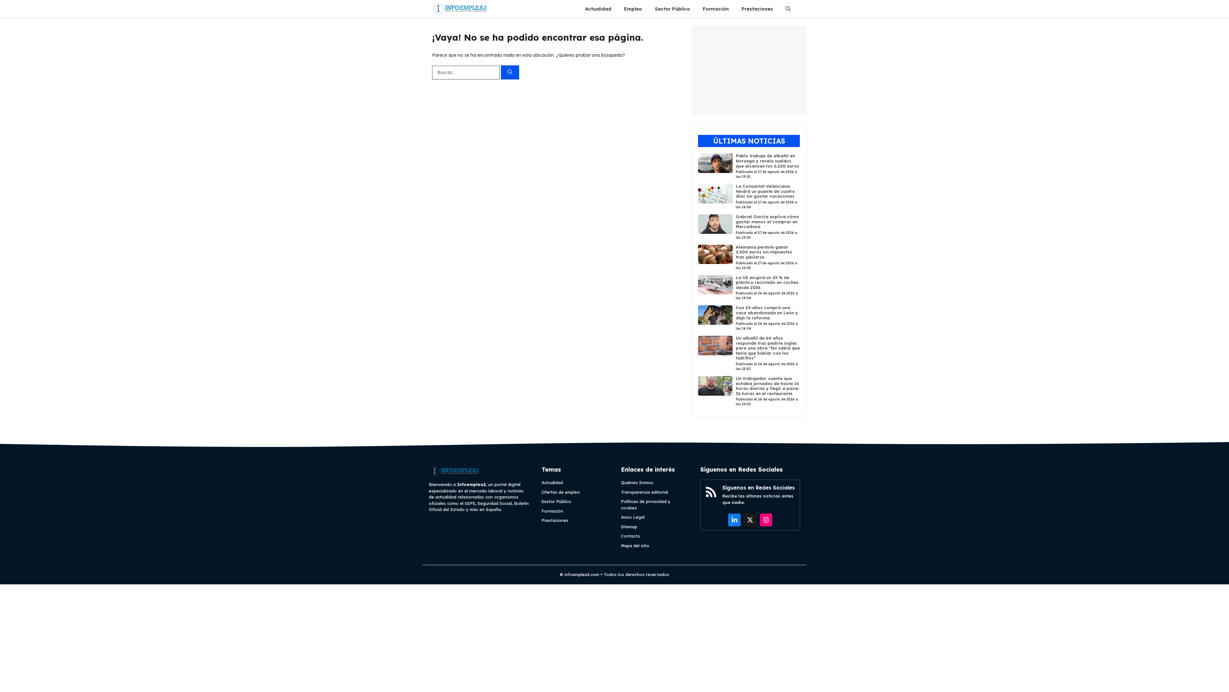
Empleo (633, 9)
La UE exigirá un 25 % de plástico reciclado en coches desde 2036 (767, 282)
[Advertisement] (749, 70)
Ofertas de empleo (561, 492)
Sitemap (629, 526)
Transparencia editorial (644, 492)
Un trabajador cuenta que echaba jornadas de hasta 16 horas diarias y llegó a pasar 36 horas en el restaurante (767, 386)
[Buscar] (510, 72)
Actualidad (598, 9)
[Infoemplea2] (460, 9)
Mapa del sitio (635, 545)
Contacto (630, 536)
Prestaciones (757, 9)
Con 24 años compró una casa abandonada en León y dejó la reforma (767, 312)
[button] (788, 9)
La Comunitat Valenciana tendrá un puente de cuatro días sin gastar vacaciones (765, 191)
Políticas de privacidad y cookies (646, 504)
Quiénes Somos (637, 482)
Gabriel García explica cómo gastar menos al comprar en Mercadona (767, 221)
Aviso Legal (633, 517)
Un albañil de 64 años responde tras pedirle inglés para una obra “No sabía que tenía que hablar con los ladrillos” (768, 347)
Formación (716, 9)
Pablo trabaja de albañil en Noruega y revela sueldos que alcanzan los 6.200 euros (767, 160)
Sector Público (672, 9)
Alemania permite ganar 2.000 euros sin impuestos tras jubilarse (764, 252)
